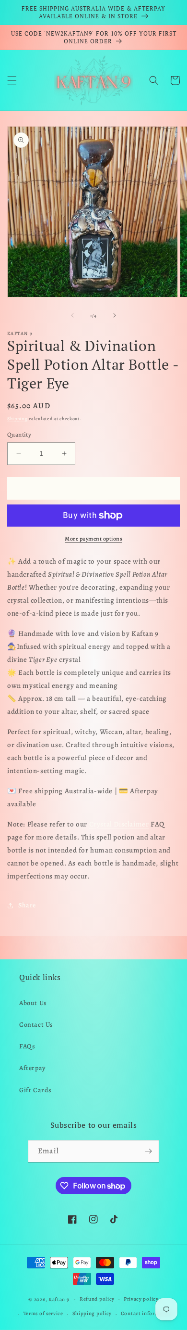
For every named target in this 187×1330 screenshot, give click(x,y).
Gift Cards (35, 1090)
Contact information (147, 1313)
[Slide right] (114, 315)
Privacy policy (141, 1299)
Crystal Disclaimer (119, 824)
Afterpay (32, 1067)
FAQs (27, 1046)
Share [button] (27, 905)
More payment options (93, 538)
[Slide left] (72, 315)
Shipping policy (92, 1313)
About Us (33, 1002)
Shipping (17, 418)
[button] (12, 80)
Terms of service (43, 1313)
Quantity (19, 434)
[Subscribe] (148, 1151)
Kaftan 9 (59, 1299)
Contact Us (36, 1024)
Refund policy (97, 1299)
